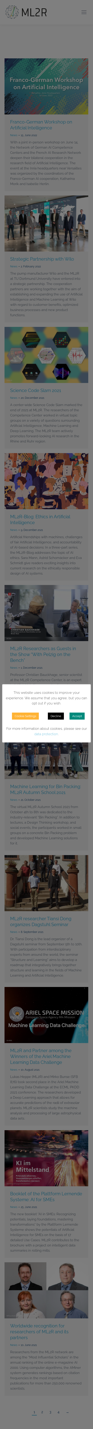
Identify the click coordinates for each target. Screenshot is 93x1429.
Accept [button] (77, 716)
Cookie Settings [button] (25, 716)
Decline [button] (56, 716)
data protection (46, 734)
